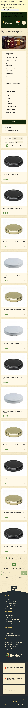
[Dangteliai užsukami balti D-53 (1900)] (14, 262)
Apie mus (7, 599)
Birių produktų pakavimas (12, 635)
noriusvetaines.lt (18, 705)
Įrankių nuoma (9, 633)
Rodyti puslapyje (9, 142)
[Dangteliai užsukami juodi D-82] (14, 465)
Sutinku (4, 9)
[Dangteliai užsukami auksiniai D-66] (14, 431)
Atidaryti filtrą (14, 121)
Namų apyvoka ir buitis (12, 31)
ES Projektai (8, 608)
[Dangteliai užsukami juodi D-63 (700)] (14, 364)
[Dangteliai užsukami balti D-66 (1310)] (14, 398)
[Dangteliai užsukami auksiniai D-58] (14, 296)
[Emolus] (8, 22)
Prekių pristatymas (10, 603)
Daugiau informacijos (13, 9)
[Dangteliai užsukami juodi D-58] (14, 533)
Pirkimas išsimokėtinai (11, 601)
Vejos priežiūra (9, 631)
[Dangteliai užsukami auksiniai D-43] (14, 499)
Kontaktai (8, 639)
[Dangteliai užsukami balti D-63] (14, 330)
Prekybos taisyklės (10, 606)
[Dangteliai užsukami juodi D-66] (14, 161)
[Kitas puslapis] (21, 145)
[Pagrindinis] (2, 31)
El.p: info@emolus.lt (10, 647)
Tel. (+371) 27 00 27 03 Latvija (13, 644)
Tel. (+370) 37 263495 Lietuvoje (14, 642)
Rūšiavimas (8, 138)
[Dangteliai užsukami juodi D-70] (14, 195)
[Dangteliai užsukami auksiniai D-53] (14, 228)
